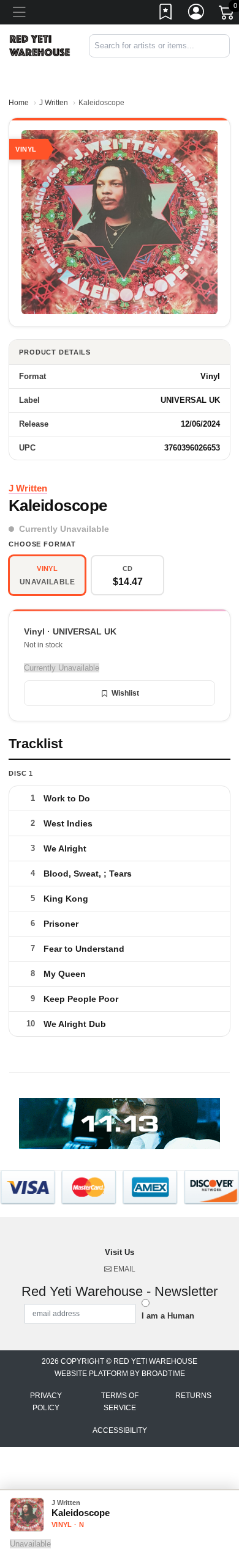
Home (19, 102)
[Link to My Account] (196, 14)
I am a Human (168, 1315)
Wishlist (125, 693)
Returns (193, 1395)
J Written (53, 102)
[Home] (39, 45)
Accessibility (120, 1430)
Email (123, 1269)
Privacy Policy (46, 1401)
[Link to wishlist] (166, 14)
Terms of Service (119, 1401)
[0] (227, 15)
